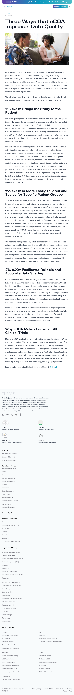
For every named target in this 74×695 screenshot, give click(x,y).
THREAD (53, 367)
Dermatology (6, 589)
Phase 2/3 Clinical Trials (9, 571)
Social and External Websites (11, 541)
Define (4, 472)
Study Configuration (8, 491)
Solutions (5, 450)
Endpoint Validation (8, 642)
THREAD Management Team (11, 525)
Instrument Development (10, 501)
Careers (4, 532)
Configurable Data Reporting (47, 662)
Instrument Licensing (8, 481)
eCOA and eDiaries (8, 659)
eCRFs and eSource (8, 662)
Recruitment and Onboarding (48, 638)
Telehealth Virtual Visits (9, 669)
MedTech (5, 565)
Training (4, 484)
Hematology (6, 595)
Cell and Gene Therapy (9, 555)
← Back (7, 14)
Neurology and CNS (8, 605)
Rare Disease (6, 621)
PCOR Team (6, 528)
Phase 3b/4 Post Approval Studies (13, 575)
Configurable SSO (44, 659)
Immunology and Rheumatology (12, 598)
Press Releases (7, 535)
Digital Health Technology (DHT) (12, 559)
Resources (5, 522)
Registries (5, 578)
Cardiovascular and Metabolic (11, 585)
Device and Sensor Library (10, 635)
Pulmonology (6, 618)
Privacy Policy (36, 689)
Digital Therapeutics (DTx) (10, 562)
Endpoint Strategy (7, 497)
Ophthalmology (7, 615)
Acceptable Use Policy (63, 689)
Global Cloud (43, 665)
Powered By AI (7, 513)
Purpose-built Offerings (9, 548)
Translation (5, 488)
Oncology (5, 611)
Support (4, 475)
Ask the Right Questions (9, 454)
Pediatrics (5, 568)
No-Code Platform (8, 628)
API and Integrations (45, 656)
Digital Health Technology (10, 656)
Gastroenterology (7, 592)
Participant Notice (48, 689)
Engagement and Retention (10, 665)
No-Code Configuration (9, 645)
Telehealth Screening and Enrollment (50, 642)
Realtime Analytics (44, 669)
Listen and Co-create (8, 457)
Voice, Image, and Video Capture (12, 672)
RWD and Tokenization (46, 672)
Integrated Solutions (8, 507)
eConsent (42, 635)
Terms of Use (67, 691)
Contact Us (5, 538)
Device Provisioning (8, 478)
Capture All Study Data (9, 460)
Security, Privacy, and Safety (11, 679)
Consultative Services (9, 466)
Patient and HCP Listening (10, 648)
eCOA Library (6, 638)
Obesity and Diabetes (9, 608)
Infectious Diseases (8, 602)
